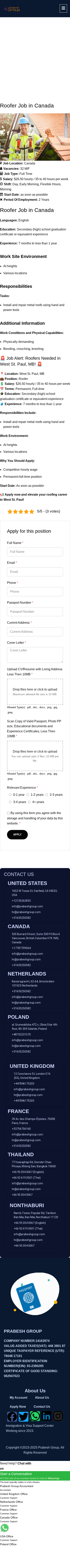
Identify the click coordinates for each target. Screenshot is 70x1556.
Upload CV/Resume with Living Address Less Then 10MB (34, 672)
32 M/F (25, 168)
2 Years (44, 199)
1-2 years (37, 794)
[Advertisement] (35, 54)
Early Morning (29, 184)
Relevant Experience (22, 787)
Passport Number (20, 602)
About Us (42, 1397)
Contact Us (42, 1406)
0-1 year (18, 794)
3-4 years (19, 802)
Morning (5, 189)
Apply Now (18, 1406)
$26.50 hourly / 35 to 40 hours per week (41, 179)
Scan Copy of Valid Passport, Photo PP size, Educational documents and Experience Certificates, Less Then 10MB (34, 729)
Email (12, 562)
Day (15, 184)
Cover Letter (16, 642)
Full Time (25, 173)
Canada (29, 163)
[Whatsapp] (35, 1416)
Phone (12, 582)
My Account (18, 1397)
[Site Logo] (12, 8)
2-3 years (56, 794)
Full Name (15, 543)
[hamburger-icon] (63, 8)
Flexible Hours (50, 184)
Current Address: (19, 622)
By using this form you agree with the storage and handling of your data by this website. (35, 818)
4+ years (38, 802)
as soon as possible (34, 194)
